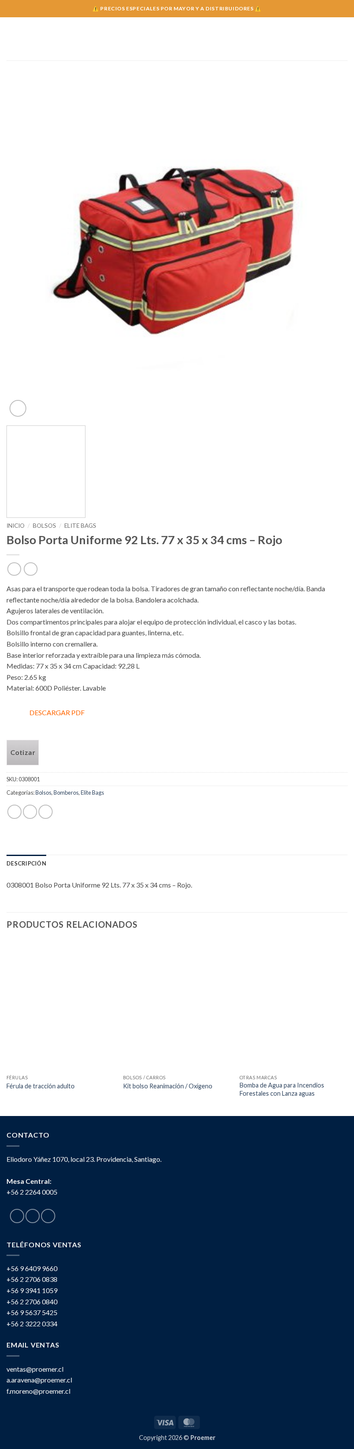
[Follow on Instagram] (32, 1216)
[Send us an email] (48, 1216)
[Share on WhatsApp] (14, 812)
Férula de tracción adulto (40, 1086)
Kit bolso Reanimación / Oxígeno (167, 1086)
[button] (11, 38)
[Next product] (14, 569)
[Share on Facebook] (30, 812)
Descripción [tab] (26, 863)
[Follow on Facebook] (17, 1216)
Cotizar (22, 752)
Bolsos (44, 525)
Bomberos (66, 792)
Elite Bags (80, 525)
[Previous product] (30, 569)
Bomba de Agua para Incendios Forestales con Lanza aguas (282, 1089)
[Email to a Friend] (45, 812)
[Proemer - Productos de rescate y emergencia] (177, 39)
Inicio (15, 525)
